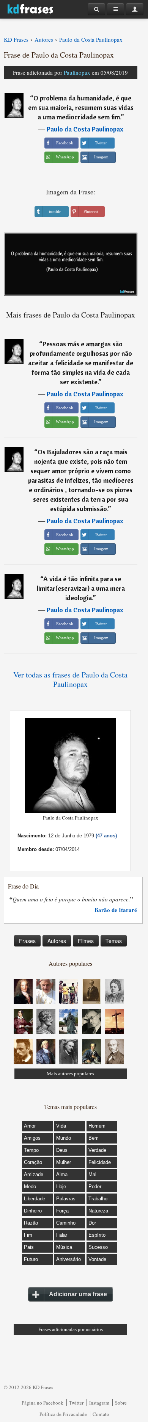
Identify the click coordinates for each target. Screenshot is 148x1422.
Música (64, 1247)
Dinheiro (33, 1211)
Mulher (63, 1162)
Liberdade (34, 1198)
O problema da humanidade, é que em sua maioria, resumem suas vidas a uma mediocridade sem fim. (81, 107)
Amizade (33, 1174)
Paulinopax (77, 72)
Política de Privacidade (63, 1414)
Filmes (86, 941)
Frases (27, 941)
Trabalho (97, 1198)
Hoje (61, 1186)
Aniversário (68, 1259)
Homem (96, 1126)
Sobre (121, 1402)
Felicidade (99, 1162)
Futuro (31, 1259)
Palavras (66, 1198)
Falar (61, 1235)
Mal (92, 1174)
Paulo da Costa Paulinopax (85, 129)
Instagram (99, 1402)
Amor (30, 1126)
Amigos (32, 1138)
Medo (30, 1186)
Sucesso (98, 1247)
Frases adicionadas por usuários (70, 1329)
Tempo (31, 1150)
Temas (113, 941)
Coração (33, 1162)
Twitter (76, 1402)
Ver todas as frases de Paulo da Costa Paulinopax (70, 679)
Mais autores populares (70, 1073)
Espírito (96, 1235)
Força (62, 1211)
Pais (29, 1247)
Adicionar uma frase (78, 1294)
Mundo (63, 1138)
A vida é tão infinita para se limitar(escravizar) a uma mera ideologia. (81, 588)
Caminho (66, 1223)
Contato (101, 1414)
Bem (93, 1138)
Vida (61, 1126)
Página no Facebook (42, 1402)
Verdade (97, 1150)
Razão (31, 1223)
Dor (92, 1223)
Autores (56, 941)
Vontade (97, 1259)
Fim (28, 1235)
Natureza (98, 1211)
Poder (94, 1186)
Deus (62, 1150)
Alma (62, 1174)
